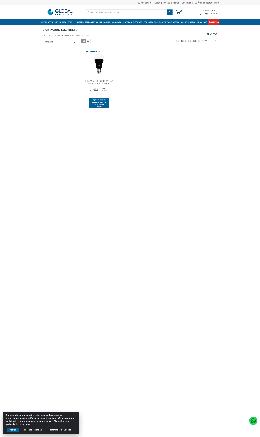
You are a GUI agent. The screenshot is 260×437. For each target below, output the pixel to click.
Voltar (213, 34)
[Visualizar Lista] (88, 41)
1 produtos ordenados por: (188, 41)
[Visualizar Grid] (83, 41)
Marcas (49, 42)
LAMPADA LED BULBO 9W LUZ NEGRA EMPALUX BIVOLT (99, 82)
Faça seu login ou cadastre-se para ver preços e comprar (99, 103)
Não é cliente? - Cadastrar (178, 3)
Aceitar (13, 430)
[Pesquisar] (170, 12)
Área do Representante (208, 3)
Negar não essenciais (32, 430)
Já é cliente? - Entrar (150, 3)
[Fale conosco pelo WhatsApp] (253, 421)
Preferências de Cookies (60, 430)
